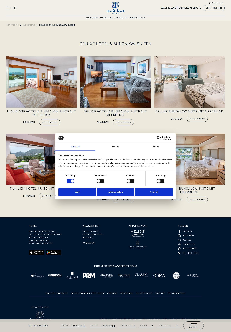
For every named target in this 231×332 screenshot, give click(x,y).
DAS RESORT (92, 17)
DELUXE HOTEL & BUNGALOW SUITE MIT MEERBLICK (115, 113)
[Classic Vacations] (141, 275)
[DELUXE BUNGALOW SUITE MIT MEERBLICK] (189, 81)
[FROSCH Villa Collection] (55, 275)
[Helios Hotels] (137, 234)
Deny (77, 192)
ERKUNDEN (29, 122)
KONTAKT (160, 293)
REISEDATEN (126, 293)
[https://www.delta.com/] (193, 275)
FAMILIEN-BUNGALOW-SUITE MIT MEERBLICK (189, 190)
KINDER (143, 326)
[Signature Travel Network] (124, 275)
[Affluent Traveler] (106, 275)
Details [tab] (115, 147)
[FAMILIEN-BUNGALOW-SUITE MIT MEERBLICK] (189, 159)
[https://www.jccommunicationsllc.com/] (37, 275)
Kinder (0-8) (165, 326)
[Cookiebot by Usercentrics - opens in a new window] (161, 138)
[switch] (100, 181)
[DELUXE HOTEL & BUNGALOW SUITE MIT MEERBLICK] (115, 81)
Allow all (154, 192)
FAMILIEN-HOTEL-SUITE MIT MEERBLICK (41, 189)
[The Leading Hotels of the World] (137, 244)
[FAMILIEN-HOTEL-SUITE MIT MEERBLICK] (41, 159)
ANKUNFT (65, 326)
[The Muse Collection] (72, 275)
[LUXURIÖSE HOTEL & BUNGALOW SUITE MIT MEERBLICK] (41, 81)
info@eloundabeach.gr (39, 240)
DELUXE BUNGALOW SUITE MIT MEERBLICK (189, 111)
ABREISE (94, 326)
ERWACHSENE (126, 326)
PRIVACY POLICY (144, 293)
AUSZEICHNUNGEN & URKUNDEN (87, 293)
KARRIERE (112, 293)
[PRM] (89, 275)
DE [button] (14, 8)
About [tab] (156, 147)
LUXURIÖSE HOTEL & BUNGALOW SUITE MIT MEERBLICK (41, 113)
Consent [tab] (75, 147)
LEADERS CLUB (168, 8)
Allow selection (115, 192)
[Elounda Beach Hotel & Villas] (116, 8)
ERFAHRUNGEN (137, 17)
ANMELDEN (89, 242)
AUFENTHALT (106, 17)
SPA (127, 17)
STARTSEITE (12, 25)
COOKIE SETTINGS (176, 293)
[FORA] (158, 275)
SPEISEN (119, 17)
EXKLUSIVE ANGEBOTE (190, 8)
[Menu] (8, 8)
